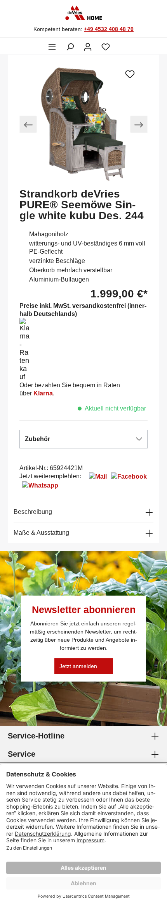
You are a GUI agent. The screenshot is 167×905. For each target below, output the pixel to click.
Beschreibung (33, 511)
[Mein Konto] (88, 46)
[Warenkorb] (119, 44)
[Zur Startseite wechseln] (85, 12)
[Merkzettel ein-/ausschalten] (130, 74)
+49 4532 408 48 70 (109, 29)
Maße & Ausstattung (41, 532)
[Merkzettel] (106, 46)
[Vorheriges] (28, 124)
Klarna (43, 393)
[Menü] (52, 46)
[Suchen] (70, 46)
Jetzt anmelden (78, 666)
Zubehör (37, 439)
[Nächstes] (139, 124)
